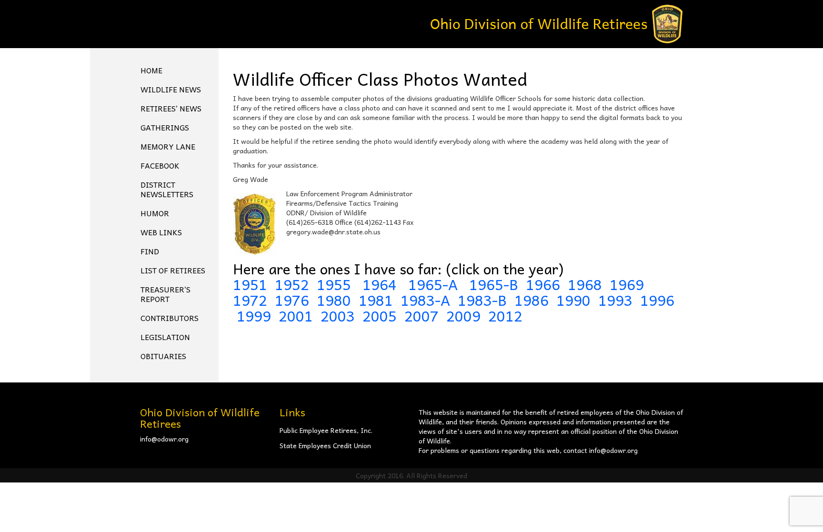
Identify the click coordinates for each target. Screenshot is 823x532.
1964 (381, 284)
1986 (531, 299)
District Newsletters (167, 189)
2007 (421, 315)
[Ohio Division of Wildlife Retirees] (557, 23)
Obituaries (163, 356)
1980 (334, 299)
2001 (296, 315)
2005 (379, 315)
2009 (463, 315)
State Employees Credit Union (325, 445)
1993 (615, 299)
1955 (336, 284)
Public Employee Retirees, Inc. (326, 430)
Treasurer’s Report (166, 294)
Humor (155, 213)
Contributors (170, 317)
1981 (376, 299)
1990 (573, 299)
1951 (250, 284)
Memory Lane (168, 146)
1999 (254, 315)
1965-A (433, 284)
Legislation (165, 337)
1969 (627, 284)
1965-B (493, 284)
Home (151, 70)
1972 (250, 299)
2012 (505, 315)
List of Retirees (173, 270)
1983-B (482, 299)
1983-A (425, 299)
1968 (585, 284)
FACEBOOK (160, 165)
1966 (543, 284)
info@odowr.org (164, 438)
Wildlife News (171, 89)
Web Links (161, 232)
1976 (292, 299)
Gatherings (165, 127)
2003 (338, 315)
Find (150, 251)
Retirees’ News (171, 108)
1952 (292, 284)
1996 (657, 299)
